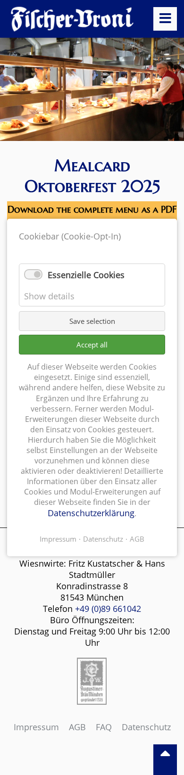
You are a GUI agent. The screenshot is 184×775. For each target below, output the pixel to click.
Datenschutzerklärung (91, 513)
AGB (77, 727)
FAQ (104, 727)
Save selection (92, 321)
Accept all (92, 344)
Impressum (36, 727)
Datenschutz (146, 727)
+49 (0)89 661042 (108, 608)
